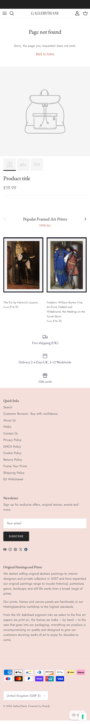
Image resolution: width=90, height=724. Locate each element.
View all (45, 225)
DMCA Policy (12, 446)
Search (7, 407)
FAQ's (7, 426)
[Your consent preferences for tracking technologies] (83, 717)
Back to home (45, 54)
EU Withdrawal (13, 479)
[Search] (13, 13)
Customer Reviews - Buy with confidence (30, 413)
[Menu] (4, 13)
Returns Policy (12, 459)
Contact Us (10, 433)
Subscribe (16, 536)
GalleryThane (20, 706)
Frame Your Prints (15, 466)
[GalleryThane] (45, 13)
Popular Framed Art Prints (45, 219)
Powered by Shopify (39, 706)
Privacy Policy (12, 440)
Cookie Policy (12, 453)
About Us (9, 420)
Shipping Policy (13, 472)
